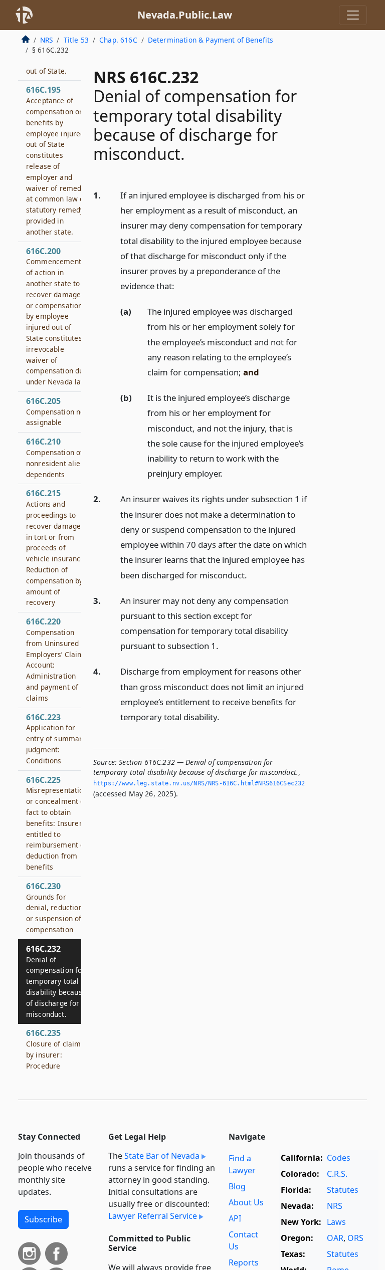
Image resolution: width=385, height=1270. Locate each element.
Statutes (342, 1189)
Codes (338, 1157)
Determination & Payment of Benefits (211, 40)
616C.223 (56, 738)
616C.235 (53, 1048)
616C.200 (57, 316)
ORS (355, 1237)
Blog (237, 1186)
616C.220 (55, 659)
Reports (244, 1262)
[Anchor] (180, 285)
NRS (46, 40)
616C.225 (57, 823)
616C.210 (55, 457)
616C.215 (56, 547)
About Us (246, 1202)
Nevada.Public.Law (184, 15)
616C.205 (56, 411)
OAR (335, 1237)
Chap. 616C (118, 40)
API (235, 1218)
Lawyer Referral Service (152, 1215)
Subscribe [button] (43, 1219)
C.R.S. (337, 1173)
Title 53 (76, 40)
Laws (336, 1221)
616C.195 (56, 160)
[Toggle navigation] (353, 15)
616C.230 (54, 907)
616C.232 (56, 981)
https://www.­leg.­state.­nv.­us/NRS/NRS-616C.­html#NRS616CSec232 (199, 783)
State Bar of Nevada (162, 1155)
